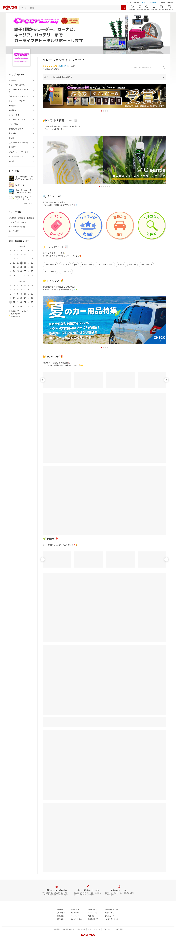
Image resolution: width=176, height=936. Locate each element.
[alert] (104, 77)
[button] (167, 2)
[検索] (123, 7)
